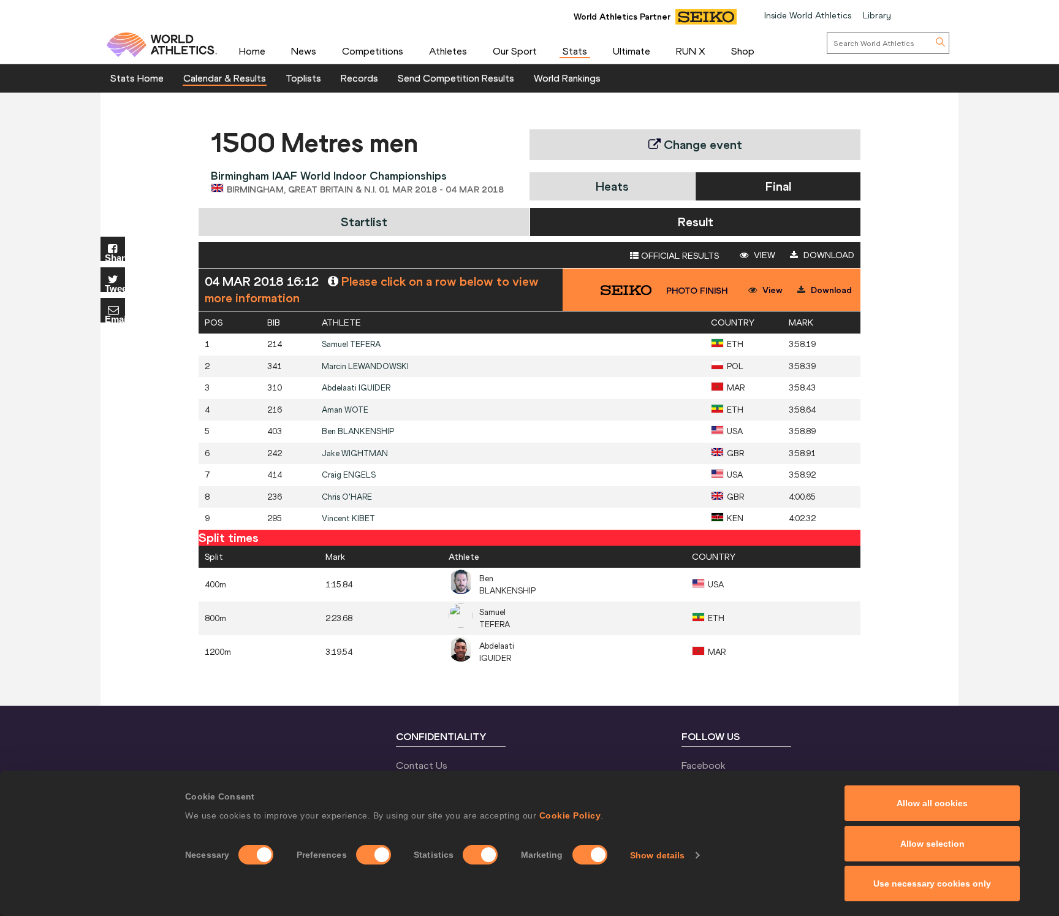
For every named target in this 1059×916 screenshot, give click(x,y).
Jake (355, 453)
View (763, 255)
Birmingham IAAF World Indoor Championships (329, 176)
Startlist (364, 221)
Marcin (365, 366)
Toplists (303, 78)
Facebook (703, 765)
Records (359, 78)
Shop (742, 51)
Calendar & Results (224, 78)
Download (827, 255)
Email (115, 319)
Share (115, 257)
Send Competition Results (456, 78)
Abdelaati (356, 388)
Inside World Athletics (807, 15)
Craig (349, 475)
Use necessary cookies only (932, 883)
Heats (612, 186)
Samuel (351, 344)
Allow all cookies (932, 803)
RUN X (690, 51)
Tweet (115, 288)
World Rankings (567, 78)
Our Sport (515, 51)
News (303, 51)
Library (877, 15)
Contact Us (421, 765)
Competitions (372, 51)
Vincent (348, 518)
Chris (347, 497)
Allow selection (932, 844)
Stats (575, 51)
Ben (358, 431)
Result (695, 221)
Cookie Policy (570, 815)
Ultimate (631, 51)
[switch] (373, 854)
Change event (701, 144)
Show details (657, 855)
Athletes (448, 51)
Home (252, 51)
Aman (345, 410)
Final (778, 186)
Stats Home (137, 78)
